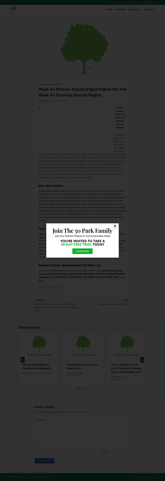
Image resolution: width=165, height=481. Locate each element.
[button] (115, 225)
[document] (82, 240)
